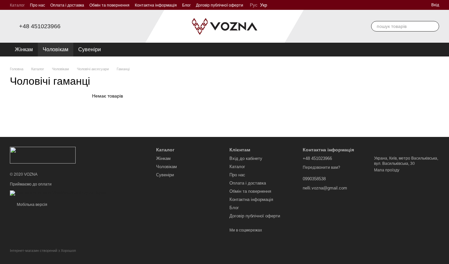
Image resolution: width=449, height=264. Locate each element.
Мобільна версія (31, 204)
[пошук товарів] (434, 26)
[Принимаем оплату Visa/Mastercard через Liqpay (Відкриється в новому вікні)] (58, 192)
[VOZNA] (43, 155)
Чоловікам (55, 49)
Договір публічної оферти (219, 5)
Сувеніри (89, 49)
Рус (253, 5)
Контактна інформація (156, 5)
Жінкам (24, 49)
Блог (186, 5)
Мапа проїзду (386, 170)
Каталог (17, 5)
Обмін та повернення (109, 5)
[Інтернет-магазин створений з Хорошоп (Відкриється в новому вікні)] (43, 256)
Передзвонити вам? (321, 167)
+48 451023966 (39, 26)
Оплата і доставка (67, 5)
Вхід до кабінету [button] (245, 158)
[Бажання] (424, 49)
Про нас (37, 5)
